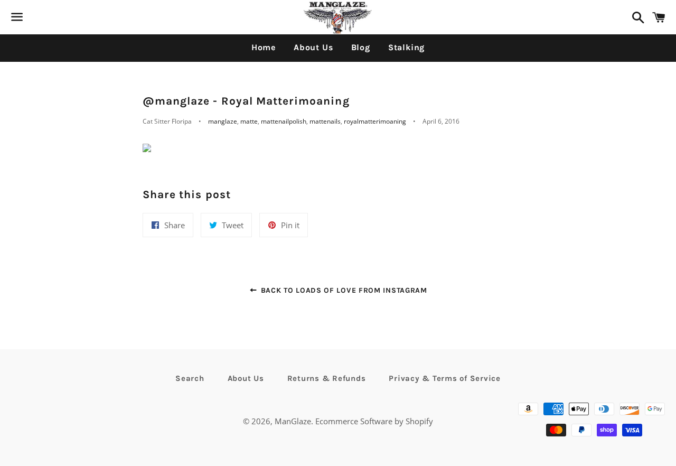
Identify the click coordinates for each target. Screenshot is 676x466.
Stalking (406, 47)
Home (263, 47)
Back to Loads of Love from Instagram (342, 290)
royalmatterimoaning (375, 121)
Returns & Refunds (326, 378)
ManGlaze (293, 421)
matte (249, 121)
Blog (360, 47)
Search (189, 378)
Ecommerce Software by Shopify (374, 421)
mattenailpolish (283, 121)
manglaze (222, 121)
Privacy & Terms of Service (445, 378)
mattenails (325, 121)
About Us (313, 47)
